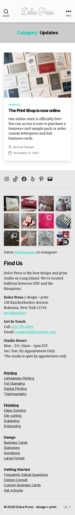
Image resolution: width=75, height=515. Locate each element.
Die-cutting (13, 416)
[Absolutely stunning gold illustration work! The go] (46, 203)
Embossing (12, 426)
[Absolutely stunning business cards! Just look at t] (11, 221)
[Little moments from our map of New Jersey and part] (46, 238)
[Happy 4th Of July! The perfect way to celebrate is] (63, 238)
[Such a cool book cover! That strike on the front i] (11, 238)
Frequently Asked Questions (26, 475)
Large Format (14, 458)
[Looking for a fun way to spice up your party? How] (29, 238)
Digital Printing (15, 389)
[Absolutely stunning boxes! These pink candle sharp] (29, 221)
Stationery (12, 448)
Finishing (11, 405)
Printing (10, 373)
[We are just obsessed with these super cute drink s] (63, 203)
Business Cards (16, 443)
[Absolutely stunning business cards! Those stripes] (63, 221)
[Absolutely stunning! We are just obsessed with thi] (29, 203)
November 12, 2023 (26, 153)
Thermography (15, 394)
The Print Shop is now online (34, 110)
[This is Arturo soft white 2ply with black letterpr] (11, 203)
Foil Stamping (14, 383)
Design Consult (16, 480)
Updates (14, 104)
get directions (15, 313)
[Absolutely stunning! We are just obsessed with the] (46, 221)
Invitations (12, 453)
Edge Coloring (15, 410)
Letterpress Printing (19, 378)
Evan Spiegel (25, 147)
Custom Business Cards (22, 485)
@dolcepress (24, 252)
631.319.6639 (22, 327)
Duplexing (11, 421)
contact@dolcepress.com (35, 332)
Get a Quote (13, 490)
